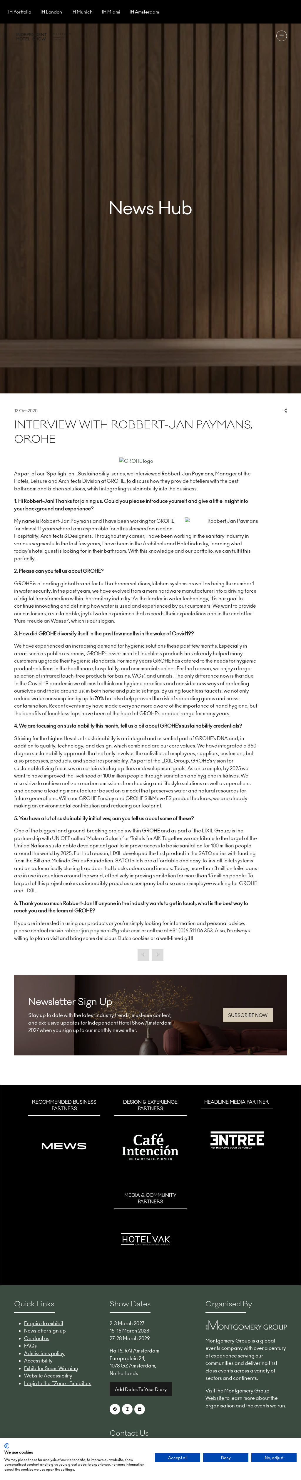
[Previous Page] (143, 955)
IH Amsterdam (144, 12)
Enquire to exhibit (43, 1323)
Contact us (36, 1338)
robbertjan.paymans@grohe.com (102, 930)
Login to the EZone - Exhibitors (57, 1383)
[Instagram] (127, 1409)
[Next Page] (157, 955)
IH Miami (111, 12)
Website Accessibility (48, 1375)
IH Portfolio (19, 12)
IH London (51, 12)
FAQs (30, 1345)
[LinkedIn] (139, 1409)
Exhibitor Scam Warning (51, 1368)
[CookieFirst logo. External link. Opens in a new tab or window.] (6, 1446)
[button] (281, 36)
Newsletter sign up (45, 1331)
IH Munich (82, 12)
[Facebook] (115, 1409)
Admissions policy (44, 1353)
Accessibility (38, 1360)
